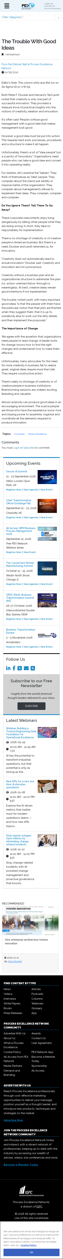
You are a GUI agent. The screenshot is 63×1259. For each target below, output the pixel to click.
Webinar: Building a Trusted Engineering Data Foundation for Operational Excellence (21, 733)
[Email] (27, 669)
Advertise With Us (14, 1033)
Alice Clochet (15, 961)
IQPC (39, 1206)
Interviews (10, 998)
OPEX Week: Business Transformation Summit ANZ (20, 597)
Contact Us (38, 1038)
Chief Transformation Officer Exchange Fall (18, 502)
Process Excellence (37, 434)
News (7, 989)
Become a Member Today (43, 1059)
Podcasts (37, 994)
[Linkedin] (9, 669)
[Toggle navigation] (7, 6)
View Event (46, 490)
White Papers (12, 1003)
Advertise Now (13, 1120)
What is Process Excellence (13, 1045)
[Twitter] (20, 669)
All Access (37, 1070)
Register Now (13, 490)
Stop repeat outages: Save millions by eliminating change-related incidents (19, 840)
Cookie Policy (12, 1052)
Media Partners (13, 1065)
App (34, 1013)
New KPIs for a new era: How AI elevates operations (20, 784)
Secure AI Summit (16, 471)
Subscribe (29, 447)
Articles (36, 989)
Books (8, 1008)
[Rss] (33, 669)
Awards (36, 1033)
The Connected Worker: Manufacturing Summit (20, 564)
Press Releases (13, 1013)
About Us (9, 1038)
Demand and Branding (12, 1073)
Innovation (19, 434)
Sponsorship (39, 1065)
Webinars (37, 1003)
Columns (37, 998)
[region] (31, 1240)
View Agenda (30, 490)
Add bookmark (12, 54)
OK (31, 1252)
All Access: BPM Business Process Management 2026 (21, 531)
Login (16, 447)
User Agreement (41, 1043)
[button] (31, 18)
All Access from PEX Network (16, 1059)
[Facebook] (14, 669)
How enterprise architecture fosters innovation (26, 941)
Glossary (36, 1008)
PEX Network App (42, 1052)
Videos (8, 994)
